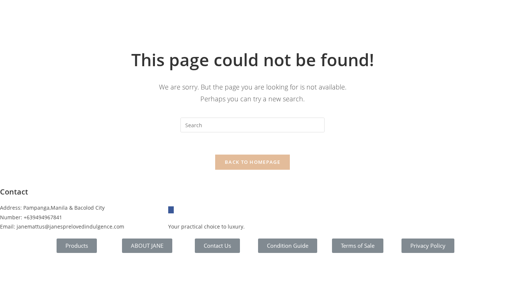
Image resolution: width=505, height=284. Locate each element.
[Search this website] (252, 124)
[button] (77, 246)
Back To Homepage (252, 162)
